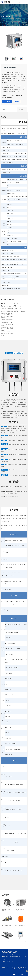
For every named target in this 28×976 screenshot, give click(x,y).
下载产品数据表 (7, 101)
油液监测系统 (13, 15)
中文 (19, 2)
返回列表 (21, 109)
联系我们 (17, 101)
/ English (22, 2)
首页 (2, 15)
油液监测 (6, 15)
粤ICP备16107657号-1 (16, 968)
